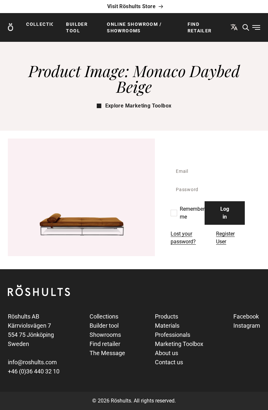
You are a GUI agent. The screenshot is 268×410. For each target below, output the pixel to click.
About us (166, 353)
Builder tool (77, 27)
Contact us (169, 362)
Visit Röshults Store (131, 6)
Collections (39, 24)
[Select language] (234, 27)
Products (166, 316)
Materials (167, 325)
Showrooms (105, 334)
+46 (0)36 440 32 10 (33, 371)
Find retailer (200, 27)
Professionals (172, 334)
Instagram (246, 325)
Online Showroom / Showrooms (134, 27)
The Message (107, 353)
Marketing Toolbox (179, 343)
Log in (224, 213)
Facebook (246, 316)
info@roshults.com (32, 362)
